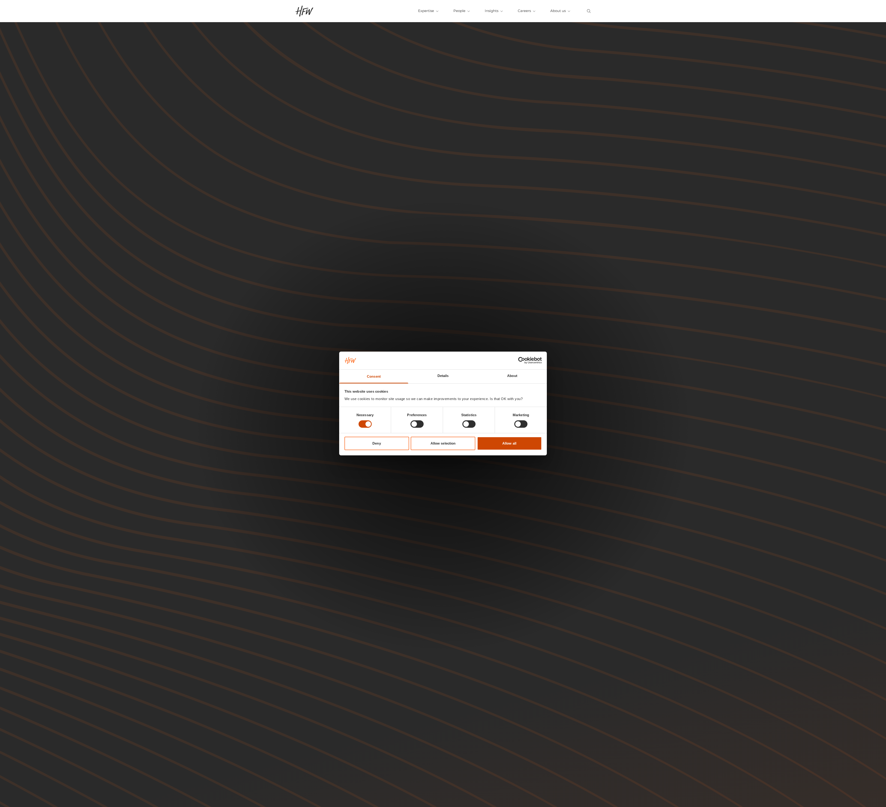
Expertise (426, 11)
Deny (376, 443)
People (459, 11)
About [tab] (512, 376)
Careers (524, 11)
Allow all (509, 443)
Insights (491, 11)
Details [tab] (443, 376)
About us (558, 11)
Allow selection (443, 443)
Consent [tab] (374, 376)
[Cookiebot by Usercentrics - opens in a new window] (521, 360)
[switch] (417, 424)
